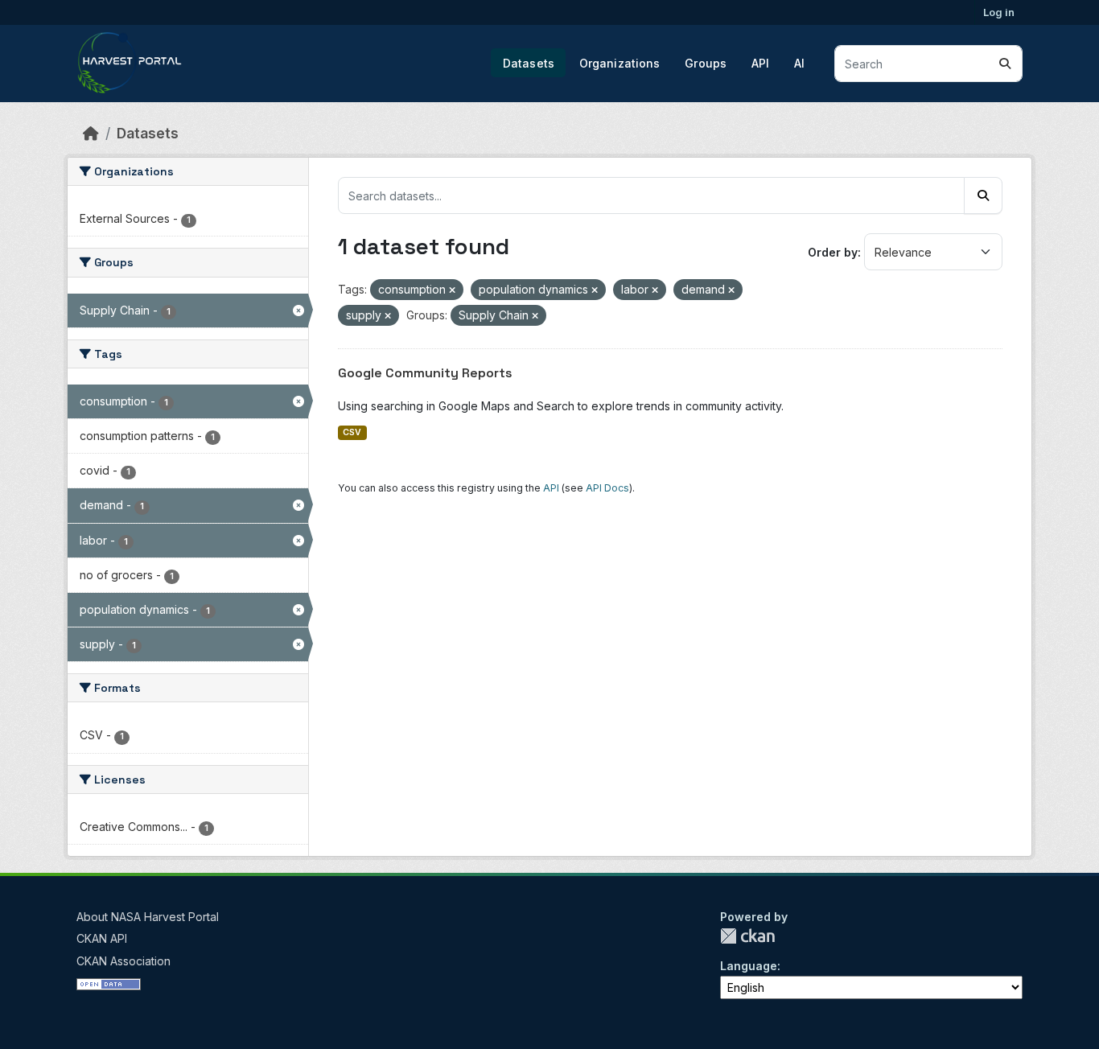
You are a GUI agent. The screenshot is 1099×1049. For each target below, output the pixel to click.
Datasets (528, 63)
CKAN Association (123, 961)
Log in (999, 12)
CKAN (747, 936)
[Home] (91, 133)
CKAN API (101, 938)
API (760, 63)
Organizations (620, 63)
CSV (352, 432)
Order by (833, 252)
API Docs (607, 488)
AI (799, 63)
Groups (705, 63)
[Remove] (452, 290)
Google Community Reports (425, 372)
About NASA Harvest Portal (147, 917)
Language (748, 966)
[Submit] (1005, 63)
